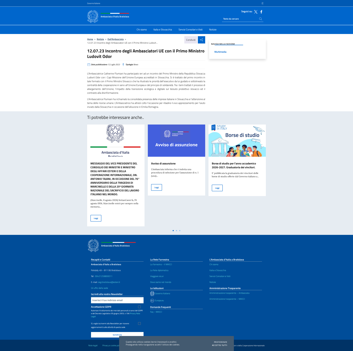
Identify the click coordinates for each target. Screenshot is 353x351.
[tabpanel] (116, 176)
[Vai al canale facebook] (260, 11)
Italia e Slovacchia (217, 270)
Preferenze (220, 342)
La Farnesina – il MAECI (161, 264)
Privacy (133, 313)
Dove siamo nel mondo (160, 282)
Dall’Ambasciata (116, 39)
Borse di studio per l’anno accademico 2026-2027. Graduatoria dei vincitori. (234, 165)
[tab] (173, 230)
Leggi (97, 218)
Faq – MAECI (156, 311)
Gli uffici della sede (99, 288)
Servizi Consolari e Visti (219, 276)
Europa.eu (159, 300)
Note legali (92, 345)
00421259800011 (103, 276)
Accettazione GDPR (101, 307)
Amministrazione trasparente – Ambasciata (229, 293)
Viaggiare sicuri (157, 276)
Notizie (100, 39)
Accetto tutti (219, 345)
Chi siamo (213, 264)
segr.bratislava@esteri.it (109, 282)
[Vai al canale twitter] (255, 11)
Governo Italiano (93, 3)
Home (90, 39)
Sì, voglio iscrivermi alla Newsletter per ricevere (110, 323)
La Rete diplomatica (159, 270)
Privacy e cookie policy (112, 345)
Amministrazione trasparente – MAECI (227, 299)
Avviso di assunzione (163, 163)
